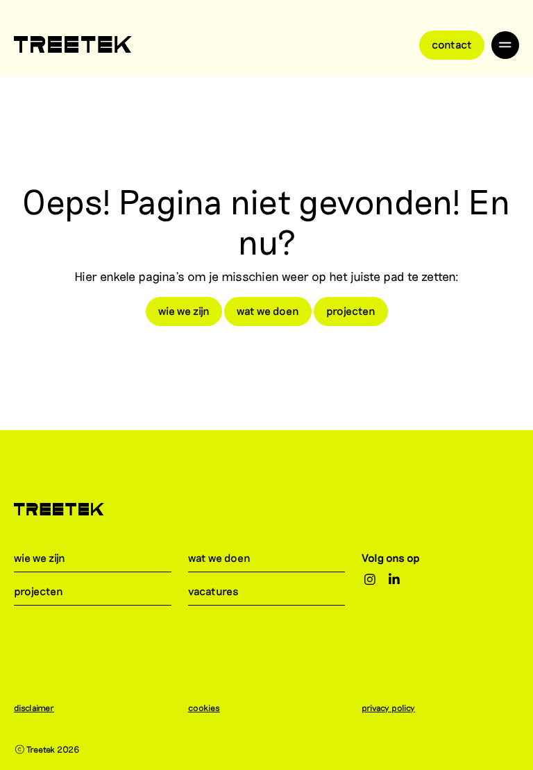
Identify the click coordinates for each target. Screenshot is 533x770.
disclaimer (34, 707)
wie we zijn (184, 310)
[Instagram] (370, 580)
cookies (204, 707)
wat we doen (268, 310)
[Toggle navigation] (505, 45)
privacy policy (388, 707)
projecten (350, 310)
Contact (452, 44)
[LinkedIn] (395, 580)
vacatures (213, 590)
